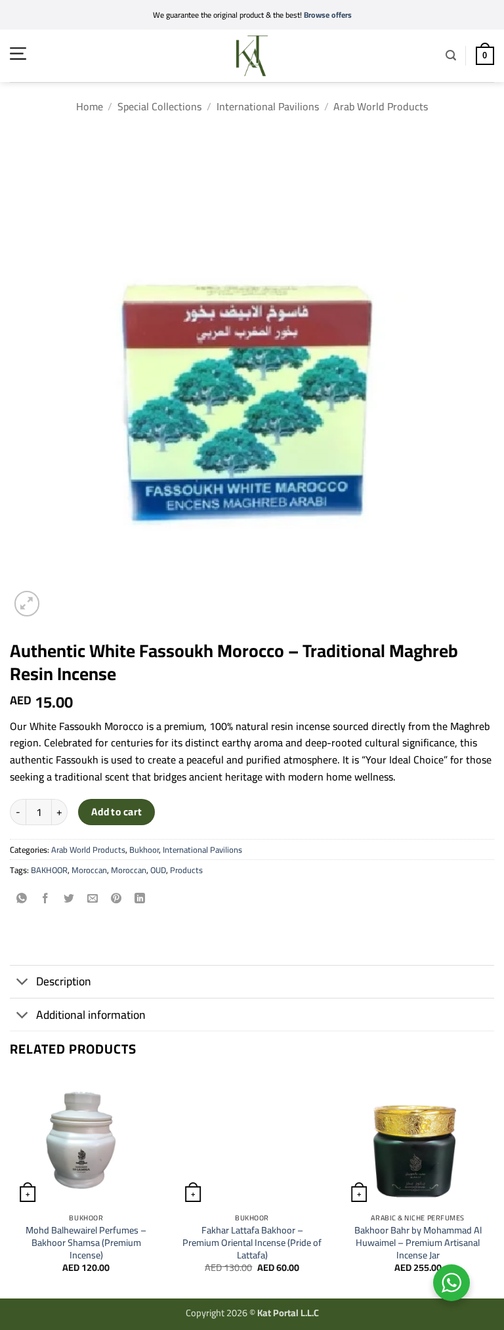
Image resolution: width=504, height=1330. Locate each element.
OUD (158, 870)
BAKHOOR (49, 870)
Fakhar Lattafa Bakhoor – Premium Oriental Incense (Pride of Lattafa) (252, 1242)
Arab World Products (380, 106)
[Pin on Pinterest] (116, 900)
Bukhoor (144, 849)
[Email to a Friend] (93, 900)
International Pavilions (268, 106)
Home (89, 106)
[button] (18, 53)
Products (186, 870)
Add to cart (116, 811)
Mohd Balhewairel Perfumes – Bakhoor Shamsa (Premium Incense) (86, 1242)
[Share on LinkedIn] (140, 900)
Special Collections (159, 106)
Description (63, 981)
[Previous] (10, 1184)
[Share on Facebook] (45, 900)
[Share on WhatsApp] (22, 900)
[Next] (493, 1184)
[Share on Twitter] (69, 900)
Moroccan (89, 870)
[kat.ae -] (252, 56)
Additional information (91, 1014)
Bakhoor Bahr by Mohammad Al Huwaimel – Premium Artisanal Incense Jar (418, 1242)
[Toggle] (22, 983)
